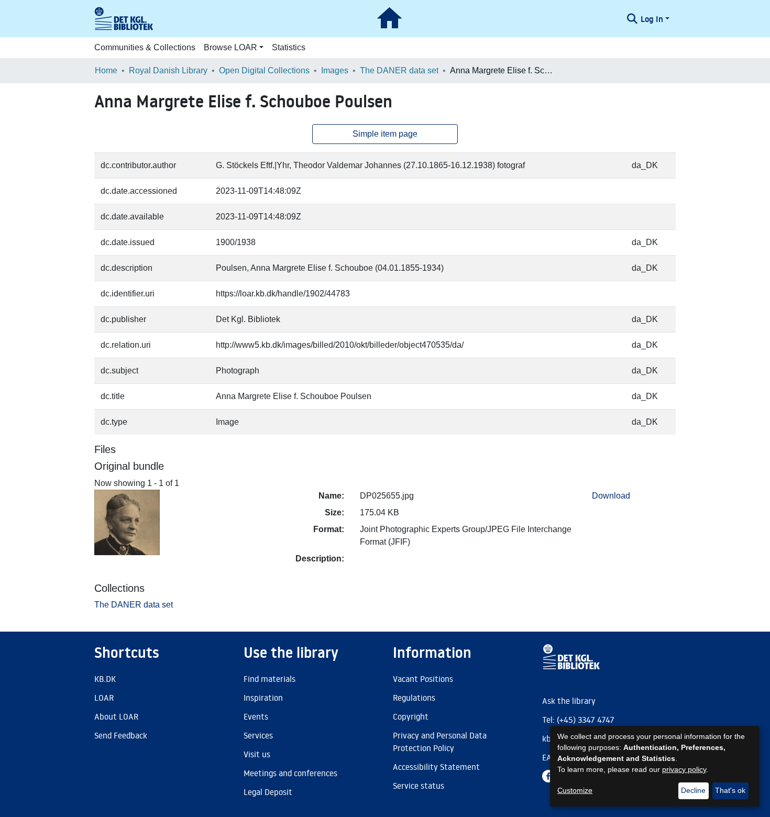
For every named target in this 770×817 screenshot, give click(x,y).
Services (258, 735)
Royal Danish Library (168, 70)
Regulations (414, 697)
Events (256, 716)
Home (106, 70)
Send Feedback (120, 735)
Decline (693, 790)
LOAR (104, 697)
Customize (574, 790)
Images (334, 70)
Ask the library (569, 700)
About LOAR (116, 716)
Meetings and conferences (290, 773)
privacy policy (684, 769)
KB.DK (105, 679)
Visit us (257, 754)
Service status (418, 785)
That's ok (730, 790)
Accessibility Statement (436, 766)
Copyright (410, 716)
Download (611, 495)
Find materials (269, 679)
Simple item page (385, 133)
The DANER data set (399, 70)
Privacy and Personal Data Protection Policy (440, 741)
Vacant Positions (423, 679)
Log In (652, 19)
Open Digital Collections (264, 70)
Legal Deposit (268, 792)
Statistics (288, 47)
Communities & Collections (144, 47)
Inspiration (263, 697)
